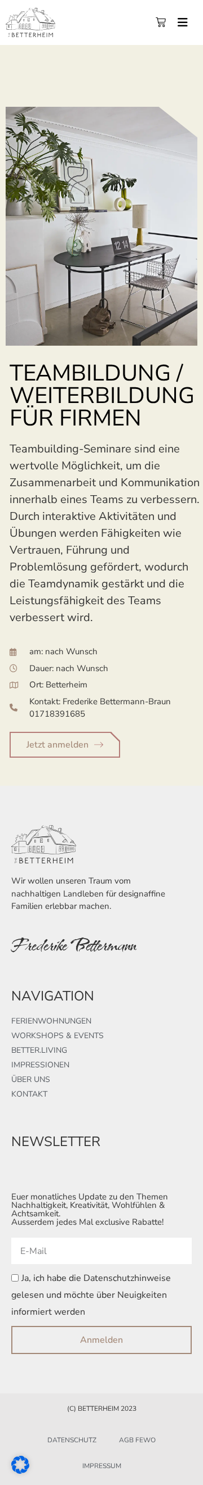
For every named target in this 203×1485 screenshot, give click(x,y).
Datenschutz (71, 1440)
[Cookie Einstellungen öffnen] (20, 1470)
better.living (39, 1050)
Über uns (30, 1079)
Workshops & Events (57, 1035)
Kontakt (29, 1094)
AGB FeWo (137, 1440)
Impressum (101, 1465)
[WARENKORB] (160, 22)
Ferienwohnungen (51, 1021)
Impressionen (40, 1065)
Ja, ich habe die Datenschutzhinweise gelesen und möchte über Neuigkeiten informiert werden (91, 1296)
